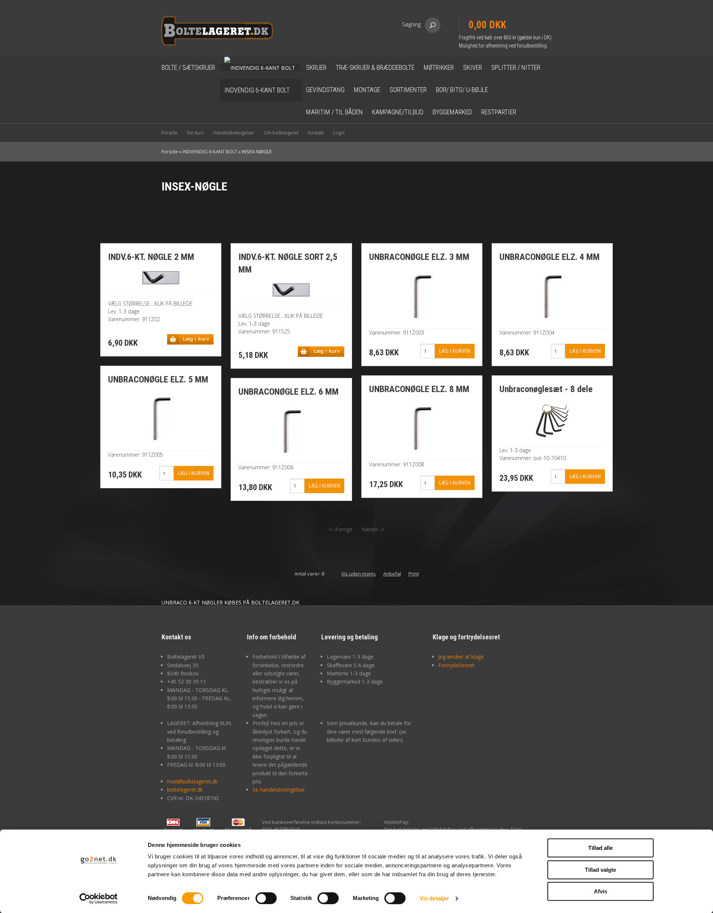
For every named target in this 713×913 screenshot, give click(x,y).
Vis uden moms (358, 573)
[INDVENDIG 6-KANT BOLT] (260, 67)
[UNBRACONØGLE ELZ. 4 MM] (552, 295)
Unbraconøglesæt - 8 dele (546, 389)
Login (339, 133)
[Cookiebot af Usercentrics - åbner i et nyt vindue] (98, 898)
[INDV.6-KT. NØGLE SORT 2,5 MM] (291, 289)
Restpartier (498, 112)
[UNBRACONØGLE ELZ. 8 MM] (422, 427)
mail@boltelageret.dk (192, 781)
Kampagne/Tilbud (397, 112)
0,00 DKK (487, 25)
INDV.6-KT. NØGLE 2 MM (151, 257)
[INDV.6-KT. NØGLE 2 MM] (160, 276)
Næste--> (372, 529)
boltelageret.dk (185, 789)
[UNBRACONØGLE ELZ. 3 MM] (422, 295)
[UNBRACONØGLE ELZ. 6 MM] (291, 430)
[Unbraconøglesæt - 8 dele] (552, 420)
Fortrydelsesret (456, 665)
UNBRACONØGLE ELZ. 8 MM (419, 389)
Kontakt (316, 133)
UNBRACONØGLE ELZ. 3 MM (419, 257)
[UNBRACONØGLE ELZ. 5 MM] (161, 417)
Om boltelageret (281, 133)
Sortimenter (408, 90)
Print (413, 573)
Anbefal (392, 573)
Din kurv (195, 133)
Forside (170, 133)
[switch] (266, 898)
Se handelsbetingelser (279, 789)
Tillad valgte (600, 870)
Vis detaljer (434, 898)
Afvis (600, 891)
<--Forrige (340, 529)
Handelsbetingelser (233, 133)
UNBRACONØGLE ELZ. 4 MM (549, 257)
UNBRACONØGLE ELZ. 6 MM (288, 392)
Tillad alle (600, 848)
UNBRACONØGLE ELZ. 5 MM (158, 379)
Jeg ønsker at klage (461, 656)
